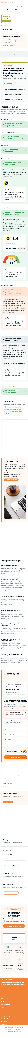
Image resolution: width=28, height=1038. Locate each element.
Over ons (4, 1007)
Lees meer (6, 786)
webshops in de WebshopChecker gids (16, 115)
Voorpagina (4, 996)
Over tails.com (16, 53)
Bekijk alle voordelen (14, 930)
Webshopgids (9, 6)
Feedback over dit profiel (10, 893)
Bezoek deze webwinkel (11, 479)
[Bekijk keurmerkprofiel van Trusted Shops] (6, 182)
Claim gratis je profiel (15, 926)
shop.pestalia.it (8, 862)
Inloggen (15, 9)
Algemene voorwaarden (14, 1033)
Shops (7, 25)
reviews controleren (15, 407)
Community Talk (24, 53)
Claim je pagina (5, 1004)
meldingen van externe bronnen (12, 409)
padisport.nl (7, 858)
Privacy (14, 1036)
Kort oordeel (3, 53)
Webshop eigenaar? (6, 9)
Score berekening (10, 53)
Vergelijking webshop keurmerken (14, 1029)
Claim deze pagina (8, 45)
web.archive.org (5, 589)
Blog (21, 6)
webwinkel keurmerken (10, 411)
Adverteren (4, 1024)
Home (2, 6)
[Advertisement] (14, 435)
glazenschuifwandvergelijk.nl (11, 865)
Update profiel (8, 802)
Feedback (4, 1021)
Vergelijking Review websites (14, 1031)
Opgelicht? (4, 1018)
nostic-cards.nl (8, 854)
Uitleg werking (5, 1016)
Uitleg (16, 6)
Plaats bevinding (16, 757)
